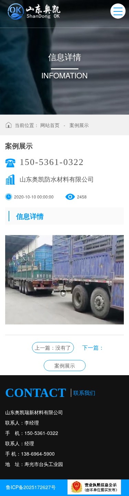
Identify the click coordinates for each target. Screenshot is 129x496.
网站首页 (50, 124)
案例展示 (79, 124)
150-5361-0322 (52, 162)
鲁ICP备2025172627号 (31, 487)
